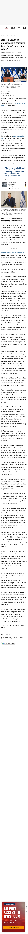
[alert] (13, 917)
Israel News (12, 35)
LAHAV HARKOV (6, 91)
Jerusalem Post (4, 35)
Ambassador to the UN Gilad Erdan (12, 253)
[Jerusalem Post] (15, 28)
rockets (21, 637)
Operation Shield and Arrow (8, 639)
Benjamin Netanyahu (6, 637)
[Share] (2, 64)
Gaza (15, 637)
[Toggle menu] (3, 28)
